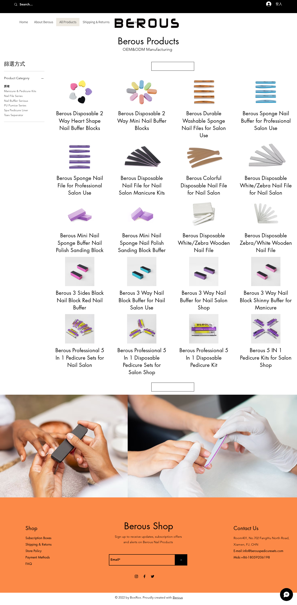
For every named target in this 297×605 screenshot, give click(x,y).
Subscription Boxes (38, 538)
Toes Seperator (13, 115)
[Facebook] (144, 576)
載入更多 (172, 387)
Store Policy (33, 551)
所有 (7, 86)
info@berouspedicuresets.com (263, 551)
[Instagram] (136, 576)
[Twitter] (152, 576)
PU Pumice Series (15, 105)
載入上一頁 (173, 66)
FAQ (28, 564)
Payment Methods (38, 557)
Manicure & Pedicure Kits (20, 91)
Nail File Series (13, 96)
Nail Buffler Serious (16, 101)
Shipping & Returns (38, 544)
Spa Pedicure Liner (16, 110)
